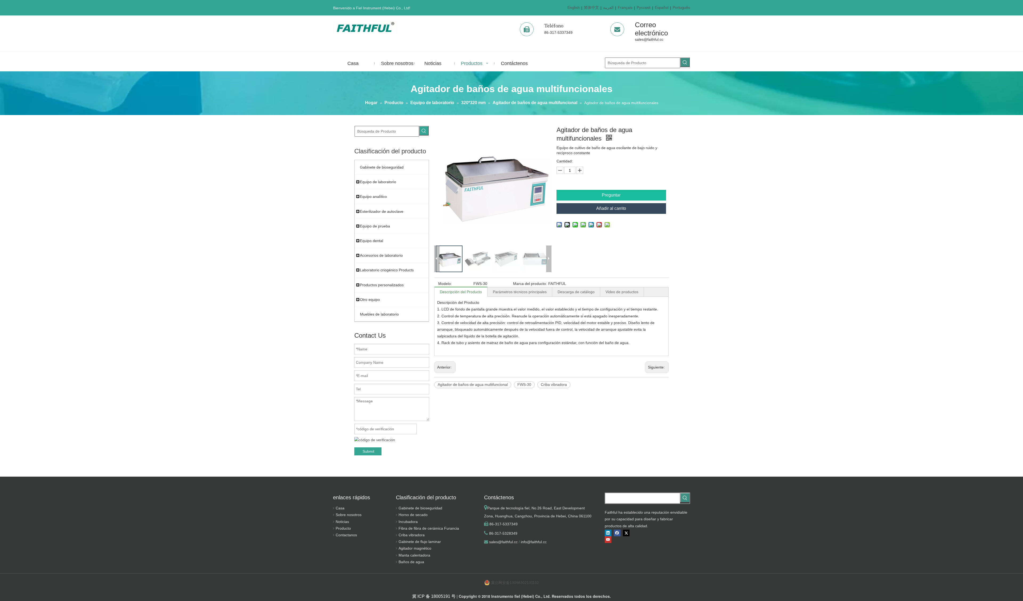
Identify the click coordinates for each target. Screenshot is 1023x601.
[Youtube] (608, 539)
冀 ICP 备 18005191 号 (434, 596)
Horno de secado (413, 515)
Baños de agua (411, 562)
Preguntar (611, 195)
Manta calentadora (414, 555)
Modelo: (445, 283)
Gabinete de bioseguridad (420, 508)
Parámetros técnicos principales (520, 292)
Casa (340, 508)
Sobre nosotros (349, 515)
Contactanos (346, 535)
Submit (368, 451)
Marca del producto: (530, 283)
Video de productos (622, 292)
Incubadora (408, 522)
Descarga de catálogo (576, 292)
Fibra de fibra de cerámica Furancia (429, 528)
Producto (343, 528)
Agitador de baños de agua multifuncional (473, 384)
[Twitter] (626, 533)
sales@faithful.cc (649, 39)
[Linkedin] (608, 533)
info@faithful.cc (534, 542)
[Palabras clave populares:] (685, 62)
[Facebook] (617, 533)
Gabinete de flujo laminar (420, 541)
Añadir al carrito (611, 208)
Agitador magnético (415, 548)
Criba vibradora (554, 384)
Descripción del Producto (461, 292)
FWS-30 (524, 384)
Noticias (342, 522)
